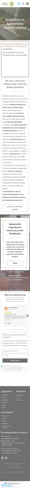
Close (15, 263)
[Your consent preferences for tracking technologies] (1, 366)
